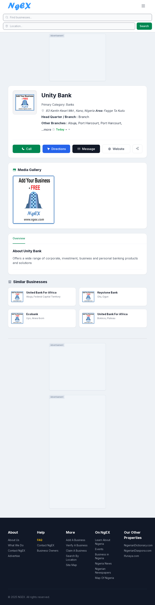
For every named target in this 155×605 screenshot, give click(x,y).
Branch (83, 117)
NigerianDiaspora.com (137, 550)
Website (118, 149)
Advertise (14, 555)
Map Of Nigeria (104, 577)
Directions (58, 149)
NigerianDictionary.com (138, 545)
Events (99, 549)
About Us (13, 540)
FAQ (39, 540)
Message (88, 149)
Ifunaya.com (131, 555)
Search (144, 26)
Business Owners (47, 550)
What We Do (16, 545)
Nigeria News (103, 563)
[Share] (137, 148)
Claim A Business (76, 550)
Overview (19, 238)
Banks (70, 104)
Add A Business (75, 540)
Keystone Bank (107, 292)
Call (29, 149)
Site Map (71, 565)
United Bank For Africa (41, 292)
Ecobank (32, 314)
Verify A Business (77, 545)
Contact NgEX (16, 550)
